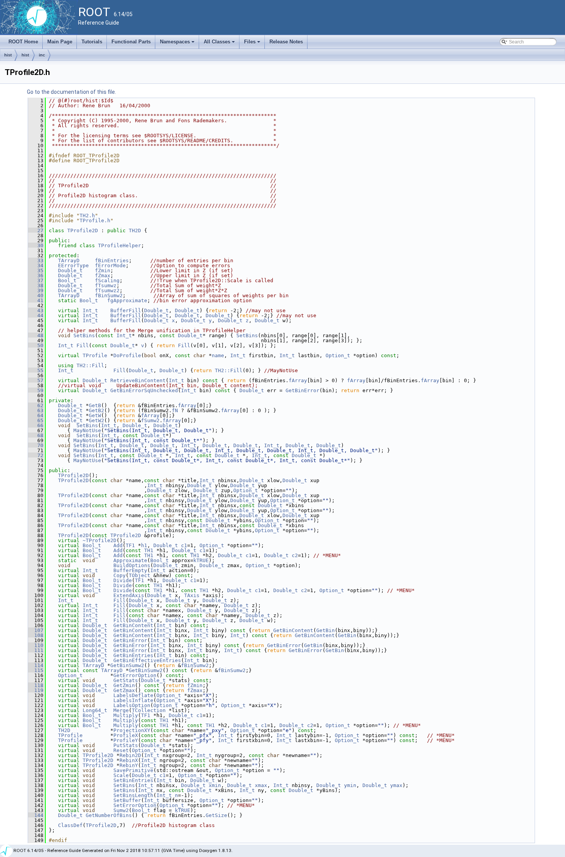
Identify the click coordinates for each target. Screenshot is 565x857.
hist (8, 55)
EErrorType (73, 265)
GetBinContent (133, 625)
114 (35, 665)
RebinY (129, 765)
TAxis (191, 595)
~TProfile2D (99, 540)
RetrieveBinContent (138, 380)
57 (35, 380)
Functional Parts (131, 42)
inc (42, 55)
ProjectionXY (131, 730)
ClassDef (70, 825)
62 (35, 405)
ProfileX (125, 735)
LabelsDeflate (133, 695)
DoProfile (127, 355)
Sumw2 (121, 810)
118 (35, 685)
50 (35, 345)
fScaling (107, 280)
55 (35, 370)
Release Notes (286, 42)
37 (35, 280)
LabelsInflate (133, 700)
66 (35, 425)
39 (35, 290)
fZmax (102, 275)
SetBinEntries (133, 780)
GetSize (216, 815)
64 (35, 415)
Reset (121, 750)
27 (35, 230)
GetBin (325, 630)
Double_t (70, 270)
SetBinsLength (133, 795)
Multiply (125, 715)
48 (35, 335)
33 (35, 260)
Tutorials (91, 42)
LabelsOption (131, 705)
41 (35, 300)
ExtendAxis (128, 595)
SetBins (84, 335)
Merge (121, 710)
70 (35, 445)
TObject (139, 575)
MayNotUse (87, 430)
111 (35, 650)
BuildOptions (131, 565)
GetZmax (124, 690)
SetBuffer (127, 800)
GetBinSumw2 (127, 665)
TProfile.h (95, 220)
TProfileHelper (119, 245)
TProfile (95, 355)
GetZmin (124, 685)
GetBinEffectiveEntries (147, 660)
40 (35, 295)
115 (35, 670)
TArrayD (69, 260)
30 (35, 245)
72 (35, 455)
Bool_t (67, 280)
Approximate (130, 560)
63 (35, 410)
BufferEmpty (130, 570)
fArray (298, 380)
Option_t (338, 355)
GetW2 (96, 420)
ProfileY (125, 740)
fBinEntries (112, 260)
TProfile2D (82, 230)
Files (252, 44)
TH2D (135, 230)
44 (35, 315)
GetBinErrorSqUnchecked (144, 390)
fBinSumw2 (109, 295)
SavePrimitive (133, 770)
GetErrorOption (134, 675)
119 (35, 690)
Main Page (59, 42)
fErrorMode (110, 265)
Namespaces (178, 44)
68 (35, 435)
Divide (122, 580)
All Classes (220, 44)
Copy (119, 575)
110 (35, 645)
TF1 (130, 545)
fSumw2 (150, 420)
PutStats (125, 745)
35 (35, 270)
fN (175, 410)
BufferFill (125, 310)
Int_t (90, 310)
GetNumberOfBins (109, 815)
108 (35, 635)
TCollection (149, 710)
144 (35, 815)
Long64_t (95, 710)
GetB (95, 405)
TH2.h (87, 215)
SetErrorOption (134, 805)
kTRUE (201, 560)
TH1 (148, 550)
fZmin (102, 270)
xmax (261, 785)
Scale (121, 775)
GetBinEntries (133, 655)
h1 (144, 545)
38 (35, 285)
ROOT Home (23, 42)
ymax (396, 785)
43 (35, 310)
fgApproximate (127, 300)
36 (35, 275)
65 (35, 420)
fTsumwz (105, 285)
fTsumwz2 (107, 290)
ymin (350, 785)
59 (35, 390)
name (218, 355)
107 (35, 630)
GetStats (125, 680)
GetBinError (302, 390)
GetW (95, 415)
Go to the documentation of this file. (71, 92)
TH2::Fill (90, 365)
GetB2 (96, 410)
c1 (184, 545)
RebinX (129, 760)
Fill (82, 345)
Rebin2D (130, 755)
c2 (295, 555)
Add (118, 545)
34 (35, 265)
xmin (215, 785)
